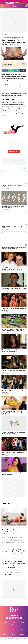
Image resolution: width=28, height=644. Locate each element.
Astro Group (24, 640)
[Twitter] (13, 618)
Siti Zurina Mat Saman (8, 44)
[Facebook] (7, 618)
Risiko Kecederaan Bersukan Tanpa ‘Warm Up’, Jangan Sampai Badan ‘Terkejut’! (12, 530)
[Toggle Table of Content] (22, 64)
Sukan (6, 34)
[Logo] (14, 6)
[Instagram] (10, 618)
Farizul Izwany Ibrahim (6, 533)
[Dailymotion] (21, 618)
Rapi (2, 34)
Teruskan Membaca (14, 151)
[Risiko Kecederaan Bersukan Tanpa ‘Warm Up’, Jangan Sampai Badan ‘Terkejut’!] (14, 517)
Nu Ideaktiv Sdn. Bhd (13, 640)
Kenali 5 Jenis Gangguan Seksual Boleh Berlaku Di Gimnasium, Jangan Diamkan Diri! (14, 563)
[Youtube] (18, 618)
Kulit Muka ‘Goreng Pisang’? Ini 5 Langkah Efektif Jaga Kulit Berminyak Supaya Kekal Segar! (14, 551)
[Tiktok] (15, 618)
